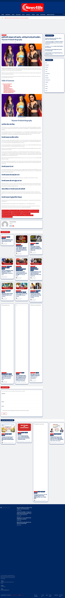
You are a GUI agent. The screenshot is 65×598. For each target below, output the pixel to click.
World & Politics (50, 14)
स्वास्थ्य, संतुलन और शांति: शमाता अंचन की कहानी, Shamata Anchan (21, 295)
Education (47, 77)
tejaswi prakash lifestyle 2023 (7, 216)
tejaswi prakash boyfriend (7, 213)
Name (3, 401)
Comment (3, 393)
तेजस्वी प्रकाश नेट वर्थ (7, 87)
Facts (23, 14)
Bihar (46, 62)
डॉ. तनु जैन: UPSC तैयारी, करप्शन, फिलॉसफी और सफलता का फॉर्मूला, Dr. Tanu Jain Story (21, 273)
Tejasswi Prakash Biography (7, 83)
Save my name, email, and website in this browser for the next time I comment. (16, 410)
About (47, 595)
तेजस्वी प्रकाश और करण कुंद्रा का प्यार (9, 89)
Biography (7, 14)
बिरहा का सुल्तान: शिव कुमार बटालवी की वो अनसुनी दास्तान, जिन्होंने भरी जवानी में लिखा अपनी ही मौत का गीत (35, 248)
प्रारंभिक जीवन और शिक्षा (7, 85)
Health (46, 88)
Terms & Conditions (36, 596)
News (37, 14)
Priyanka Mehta (5, 41)
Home (2, 14)
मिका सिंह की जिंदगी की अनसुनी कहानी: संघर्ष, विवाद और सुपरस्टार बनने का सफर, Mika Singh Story (35, 273)
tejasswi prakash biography (14, 210)
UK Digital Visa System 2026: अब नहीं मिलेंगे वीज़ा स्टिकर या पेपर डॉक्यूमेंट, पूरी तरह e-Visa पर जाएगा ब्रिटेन (40, 496)
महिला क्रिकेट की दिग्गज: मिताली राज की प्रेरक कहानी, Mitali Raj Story (7, 295)
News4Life (12, 595)
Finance (46, 86)
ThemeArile (22, 595)
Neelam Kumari (54, 442)
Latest (46, 90)
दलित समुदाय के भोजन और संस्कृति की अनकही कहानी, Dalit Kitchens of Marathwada (35, 376)
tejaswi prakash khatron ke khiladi (8, 215)
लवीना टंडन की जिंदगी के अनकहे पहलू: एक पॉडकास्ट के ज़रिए (7, 240)
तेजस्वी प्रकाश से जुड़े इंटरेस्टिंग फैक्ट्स (9, 92)
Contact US (42, 596)
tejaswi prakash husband (26, 213)
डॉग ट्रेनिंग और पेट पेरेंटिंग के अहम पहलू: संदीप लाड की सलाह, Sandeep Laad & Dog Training (35, 295)
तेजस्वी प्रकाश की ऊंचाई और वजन (8, 88)
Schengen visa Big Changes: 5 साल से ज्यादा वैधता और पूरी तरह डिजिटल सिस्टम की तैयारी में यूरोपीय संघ (8, 438)
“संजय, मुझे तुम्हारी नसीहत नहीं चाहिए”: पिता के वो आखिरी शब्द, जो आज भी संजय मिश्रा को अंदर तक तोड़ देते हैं (21, 249)
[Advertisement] (32, 25)
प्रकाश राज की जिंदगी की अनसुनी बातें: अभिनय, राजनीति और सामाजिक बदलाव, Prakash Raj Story (7, 272)
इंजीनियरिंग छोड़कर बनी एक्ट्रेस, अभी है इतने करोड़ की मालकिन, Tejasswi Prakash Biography (16, 18)
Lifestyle (28, 14)
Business (46, 67)
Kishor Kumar (5, 243)
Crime (13, 14)
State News (42, 14)
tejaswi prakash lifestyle (29, 215)
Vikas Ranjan (5, 276)
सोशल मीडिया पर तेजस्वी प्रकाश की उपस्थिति (9, 91)
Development (47, 73)
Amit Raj (19, 382)
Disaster (46, 75)
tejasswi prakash (5, 210)
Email (3, 406)
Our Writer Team (61, 596)
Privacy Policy (50, 596)
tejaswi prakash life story (19, 215)
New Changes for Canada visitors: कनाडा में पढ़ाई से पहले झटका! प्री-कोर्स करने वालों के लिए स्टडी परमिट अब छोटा (23, 437)
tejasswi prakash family (34, 210)
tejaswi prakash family (16, 213)
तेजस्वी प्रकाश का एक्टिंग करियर (8, 86)
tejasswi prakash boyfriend (25, 210)
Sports (33, 14)
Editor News (17, 595)
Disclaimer (56, 595)
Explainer (18, 14)
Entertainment (47, 79)
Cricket (46, 69)
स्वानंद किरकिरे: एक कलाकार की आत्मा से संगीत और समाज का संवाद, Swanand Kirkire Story (7, 377)
